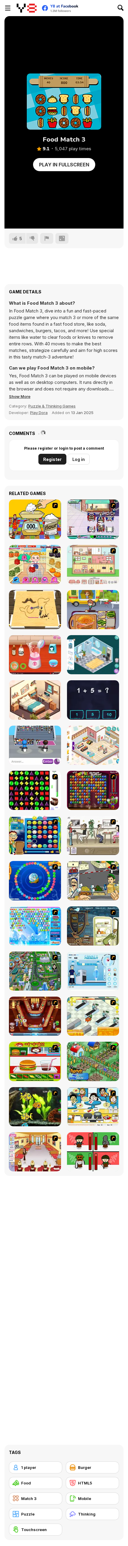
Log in (78, 459)
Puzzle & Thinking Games (52, 406)
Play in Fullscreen (64, 165)
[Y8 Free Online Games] (27, 8)
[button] (19, 396)
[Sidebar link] (8, 8)
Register (52, 459)
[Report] (46, 238)
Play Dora (39, 412)
